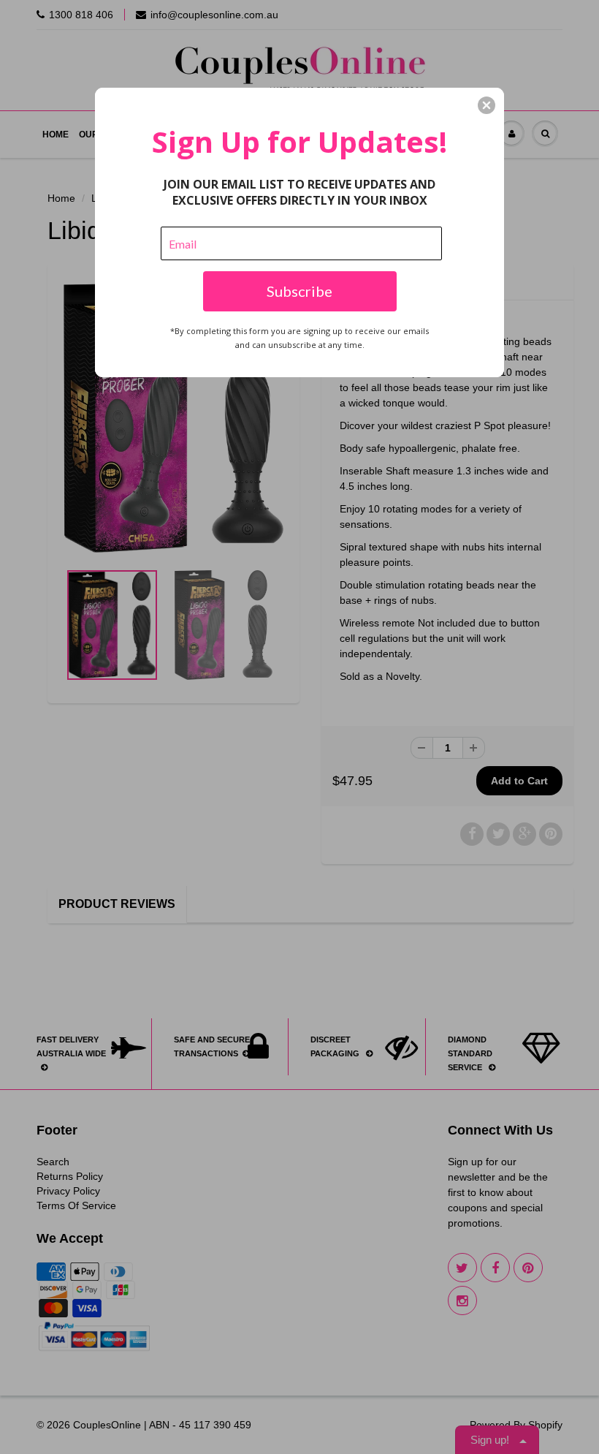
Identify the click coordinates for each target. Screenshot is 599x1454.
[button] (486, 105)
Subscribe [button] (299, 291)
